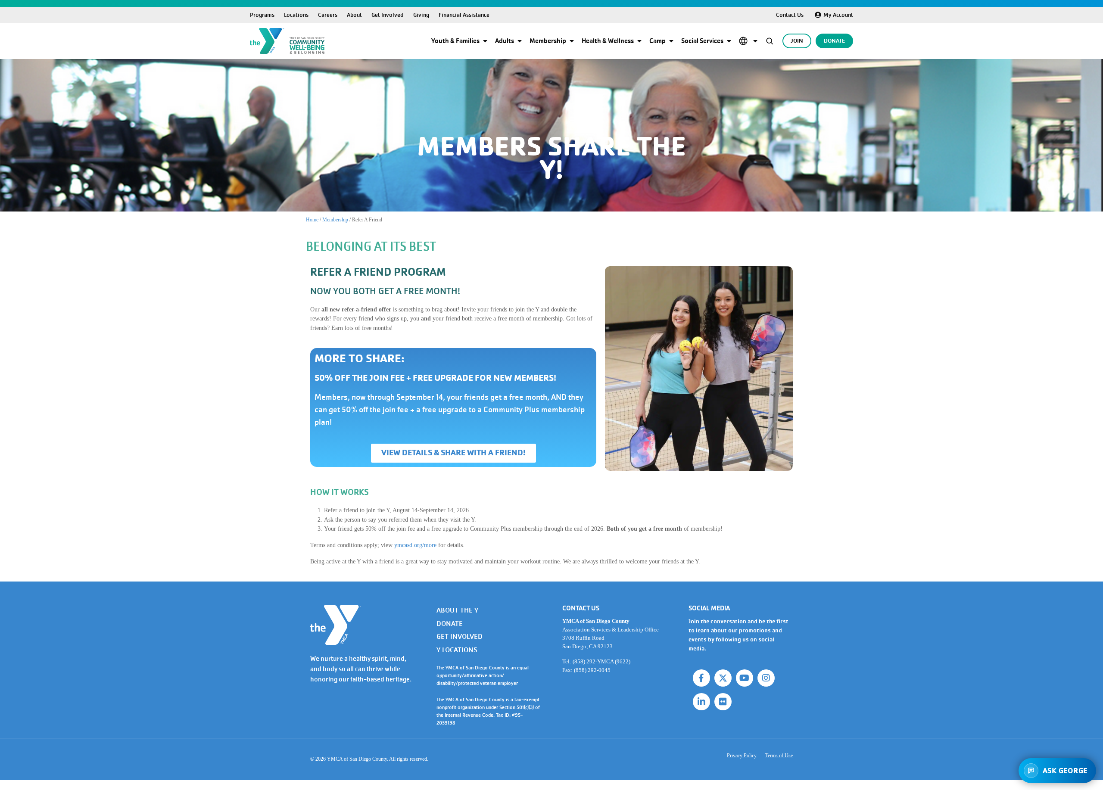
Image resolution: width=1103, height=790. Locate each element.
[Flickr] (723, 701)
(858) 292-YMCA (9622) (601, 661)
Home (312, 220)
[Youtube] (744, 678)
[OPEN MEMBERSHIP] (571, 41)
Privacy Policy (742, 755)
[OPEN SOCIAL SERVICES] (729, 41)
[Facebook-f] (701, 678)
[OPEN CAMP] (671, 41)
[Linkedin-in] (701, 701)
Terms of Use (779, 755)
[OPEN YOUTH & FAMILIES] (485, 41)
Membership (335, 220)
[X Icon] (723, 678)
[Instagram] (766, 678)
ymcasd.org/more (415, 544)
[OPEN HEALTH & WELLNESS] (639, 41)
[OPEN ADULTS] (519, 41)
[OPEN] (755, 41)
